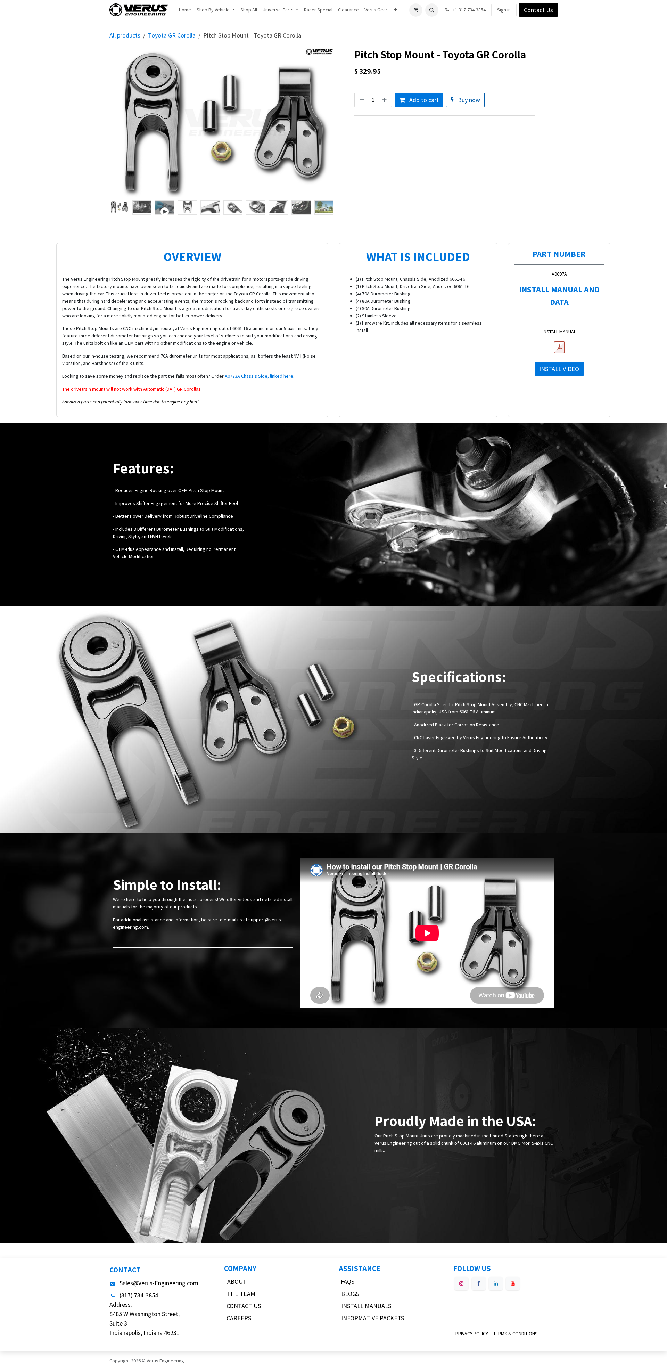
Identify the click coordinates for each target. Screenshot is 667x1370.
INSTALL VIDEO (559, 369)
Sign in (504, 10)
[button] (431, 10)
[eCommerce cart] (415, 10)
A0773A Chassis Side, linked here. (259, 376)
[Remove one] (361, 100)
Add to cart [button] (423, 100)
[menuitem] (185, 9)
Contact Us (538, 10)
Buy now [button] (468, 100)
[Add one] (385, 100)
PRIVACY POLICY (471, 1333)
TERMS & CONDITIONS (515, 1333)
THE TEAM (241, 1294)
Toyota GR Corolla (172, 35)
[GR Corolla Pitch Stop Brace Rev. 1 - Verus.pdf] (559, 347)
